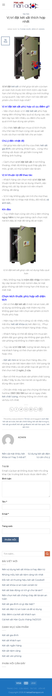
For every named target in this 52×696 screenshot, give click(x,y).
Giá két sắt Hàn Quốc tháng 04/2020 (21, 619)
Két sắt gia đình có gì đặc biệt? (18, 604)
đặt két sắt (31, 111)
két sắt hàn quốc (39, 424)
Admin (42, 29)
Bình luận (6, 478)
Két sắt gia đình (10, 635)
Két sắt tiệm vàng (11, 651)
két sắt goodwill (9, 424)
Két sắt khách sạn (11, 640)
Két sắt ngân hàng (12, 645)
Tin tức (26, 14)
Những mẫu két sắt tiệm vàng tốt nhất (22, 574)
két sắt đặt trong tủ (41, 422)
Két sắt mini (10, 360)
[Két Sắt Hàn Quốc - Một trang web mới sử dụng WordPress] (26, 5)
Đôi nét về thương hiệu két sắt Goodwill (23, 580)
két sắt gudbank (24, 424)
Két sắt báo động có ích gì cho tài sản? (22, 590)
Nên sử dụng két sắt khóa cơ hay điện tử (23, 569)
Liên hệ (41, 688)
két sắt (14, 86)
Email (5, 514)
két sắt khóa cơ (19, 324)
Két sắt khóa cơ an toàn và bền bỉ (19, 585)
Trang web (7, 526)
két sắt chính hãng (24, 422)
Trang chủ (12, 688)
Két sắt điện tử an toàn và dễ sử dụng (22, 609)
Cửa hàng (24, 688)
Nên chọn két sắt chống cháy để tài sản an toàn (24, 597)
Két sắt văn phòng (11, 656)
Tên (4, 502)
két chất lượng (10, 396)
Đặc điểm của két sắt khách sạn (18, 614)
